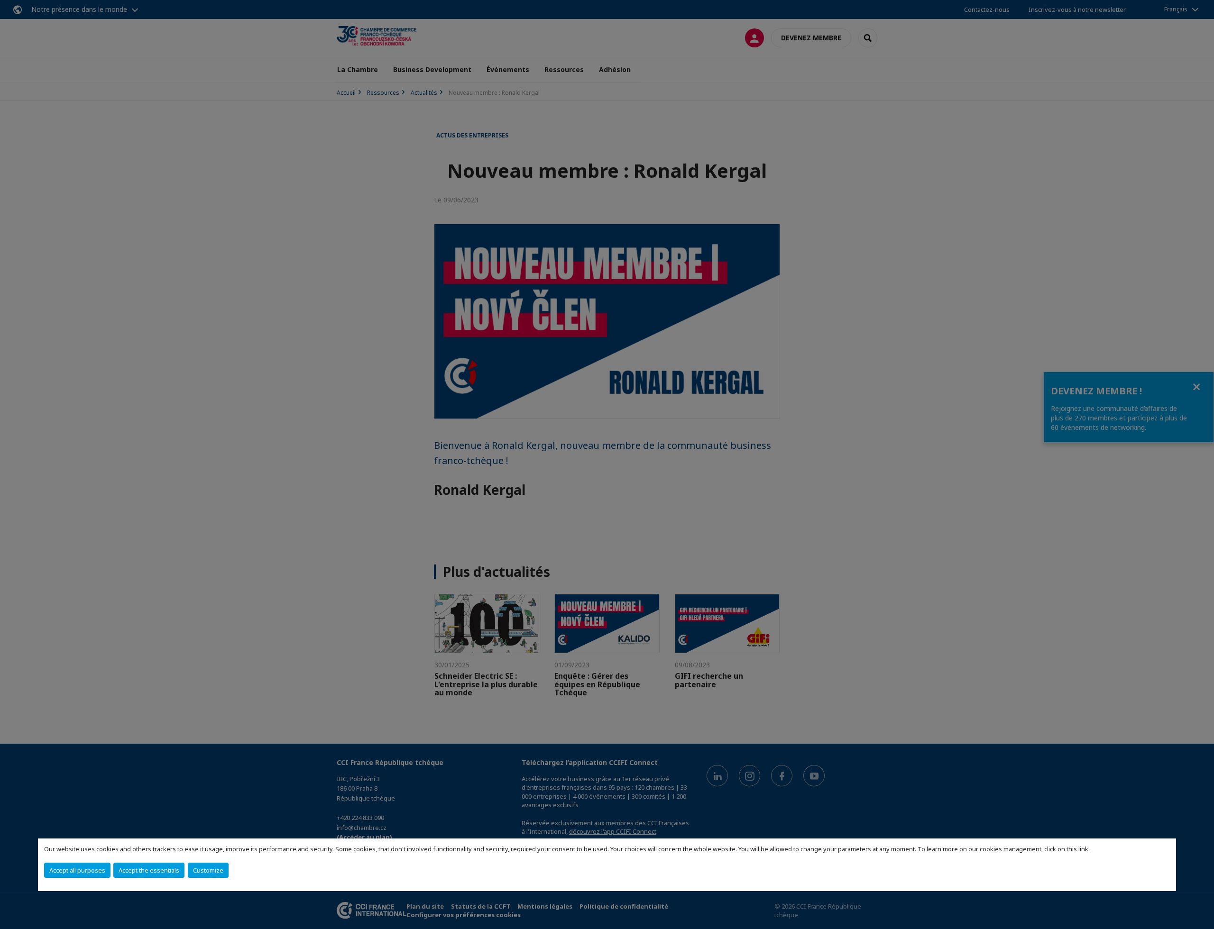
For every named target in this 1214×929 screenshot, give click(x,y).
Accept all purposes (77, 870)
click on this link (1066, 849)
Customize (208, 870)
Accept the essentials (149, 870)
